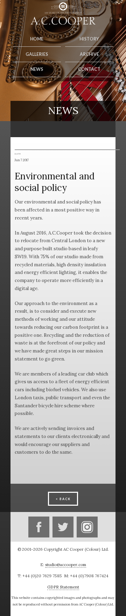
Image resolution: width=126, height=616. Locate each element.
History (89, 39)
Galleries (37, 54)
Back (65, 499)
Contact (89, 69)
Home (36, 39)
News (36, 69)
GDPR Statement (63, 586)
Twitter (63, 527)
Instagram (87, 527)
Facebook (38, 527)
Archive (89, 54)
